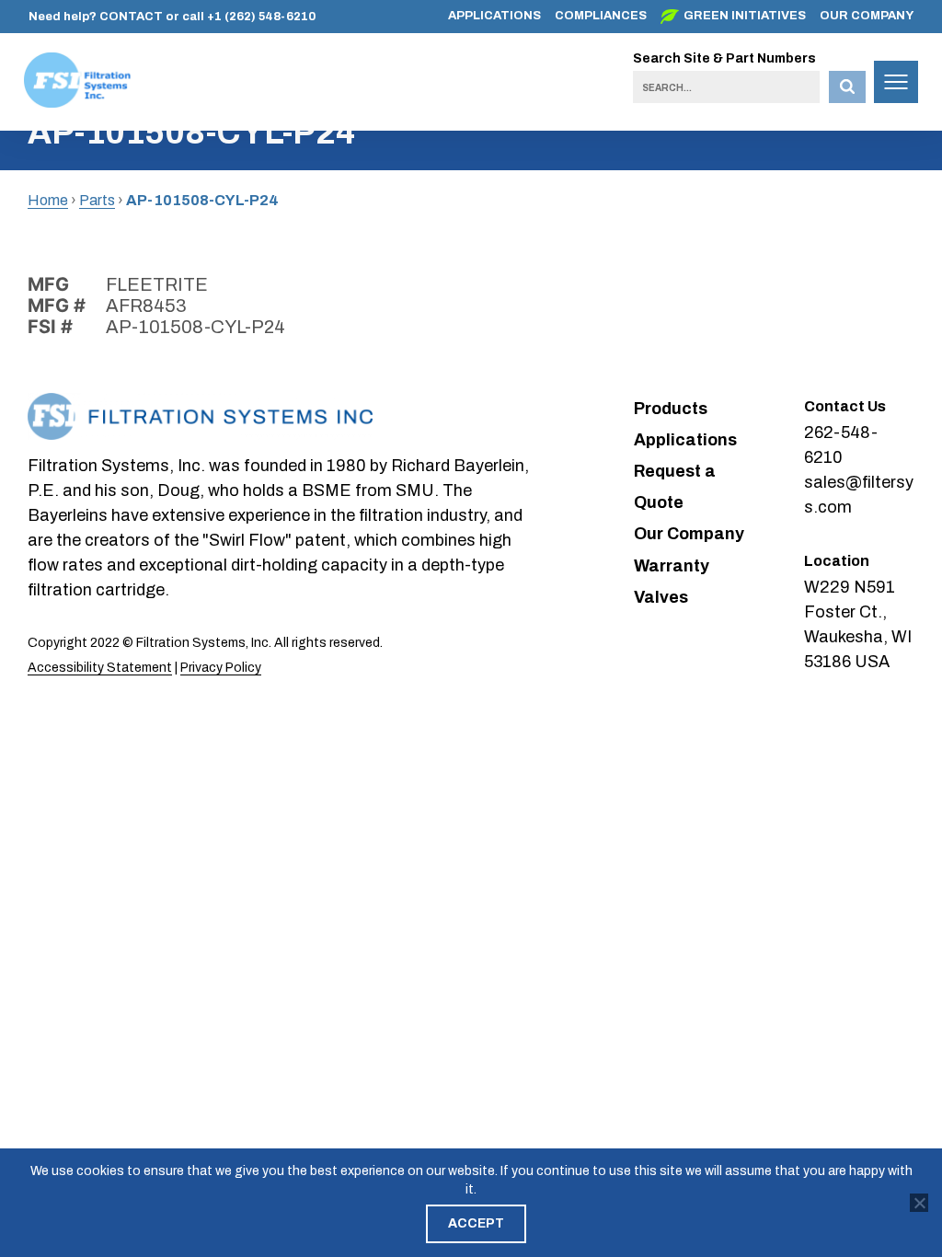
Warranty (671, 566)
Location (836, 561)
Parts (97, 200)
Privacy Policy (220, 668)
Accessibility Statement (100, 668)
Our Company (866, 15)
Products (670, 408)
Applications (494, 15)
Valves (661, 597)
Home (48, 200)
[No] (919, 1203)
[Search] (847, 87)
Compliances (601, 15)
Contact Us (845, 406)
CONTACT (131, 16)
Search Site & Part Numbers (724, 58)
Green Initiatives (745, 15)
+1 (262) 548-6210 (261, 16)
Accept (476, 1223)
